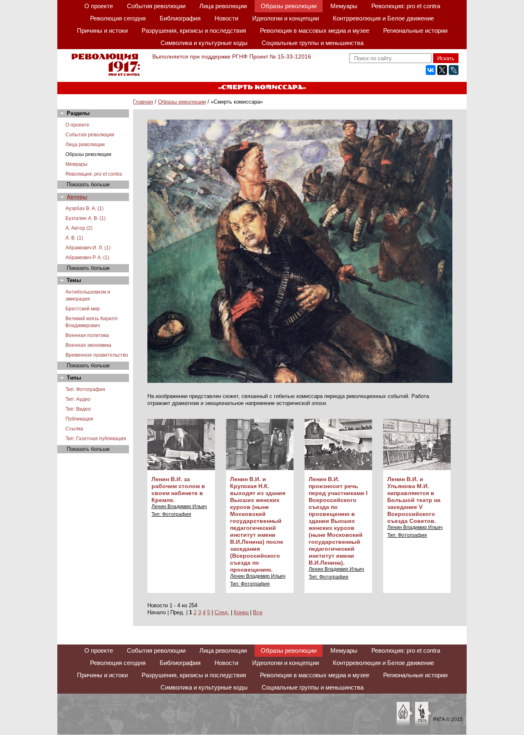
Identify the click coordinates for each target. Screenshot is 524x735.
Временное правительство (97, 355)
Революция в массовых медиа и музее (314, 30)
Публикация (79, 419)
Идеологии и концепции (285, 18)
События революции (156, 5)
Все (257, 612)
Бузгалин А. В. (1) (86, 218)
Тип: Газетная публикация (96, 438)
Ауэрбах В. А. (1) (85, 208)
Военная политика (87, 335)
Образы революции (288, 5)
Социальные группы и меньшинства (313, 42)
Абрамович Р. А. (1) (87, 257)
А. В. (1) (74, 238)
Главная (143, 102)
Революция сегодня (118, 18)
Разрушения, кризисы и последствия (194, 30)
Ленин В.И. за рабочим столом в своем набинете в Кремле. (178, 489)
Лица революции (223, 5)
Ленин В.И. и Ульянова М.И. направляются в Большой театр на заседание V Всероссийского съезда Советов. (413, 500)
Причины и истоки (102, 30)
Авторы (77, 197)
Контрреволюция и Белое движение (383, 18)
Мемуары (343, 5)
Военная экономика (88, 345)
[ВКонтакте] (431, 70)
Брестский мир (83, 309)
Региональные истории (415, 30)
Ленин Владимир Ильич (179, 506)
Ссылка (74, 429)
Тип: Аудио (78, 399)
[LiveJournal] (453, 70)
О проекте (98, 5)
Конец (241, 612)
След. (222, 612)
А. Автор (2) (79, 228)
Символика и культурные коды (204, 42)
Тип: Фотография (85, 389)
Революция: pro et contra (405, 5)
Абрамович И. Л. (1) (88, 248)
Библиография (180, 18)
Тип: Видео (78, 409)
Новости (226, 18)
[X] (442, 70)
